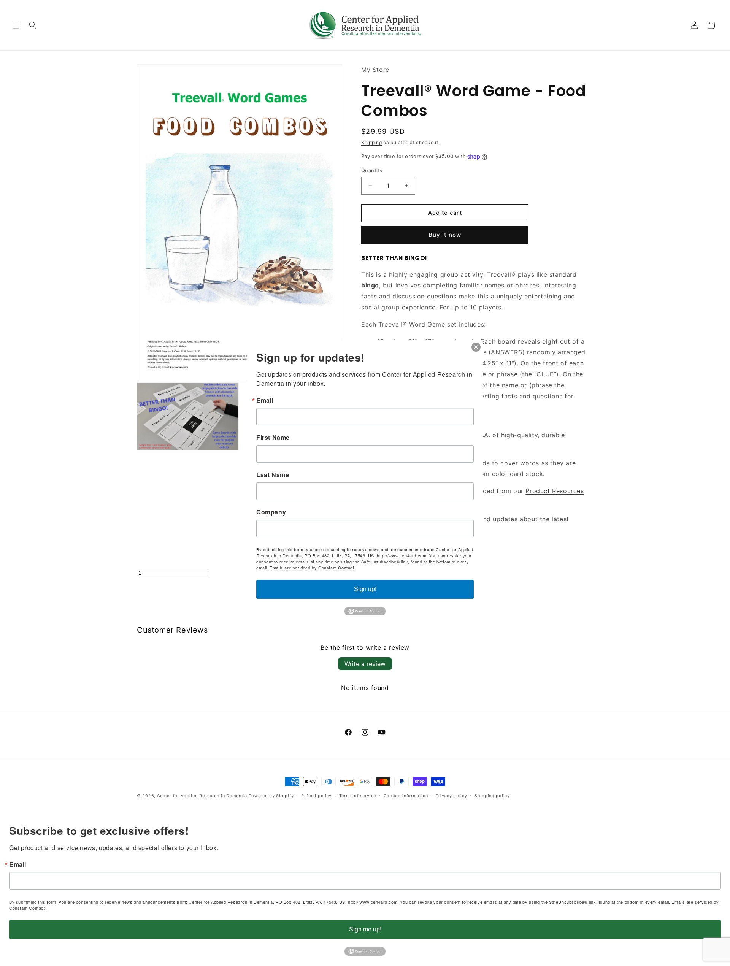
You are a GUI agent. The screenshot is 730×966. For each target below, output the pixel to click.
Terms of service (357, 795)
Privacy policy (451, 795)
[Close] (476, 347)
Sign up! (365, 589)
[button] (16, 25)
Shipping (371, 142)
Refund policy (316, 795)
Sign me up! (365, 929)
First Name (273, 438)
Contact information (406, 795)
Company (271, 512)
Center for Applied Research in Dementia (202, 795)
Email (17, 864)
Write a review (365, 664)
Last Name (272, 475)
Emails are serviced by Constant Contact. (312, 568)
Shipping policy (492, 795)
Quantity (371, 170)
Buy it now (444, 234)
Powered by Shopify (271, 795)
